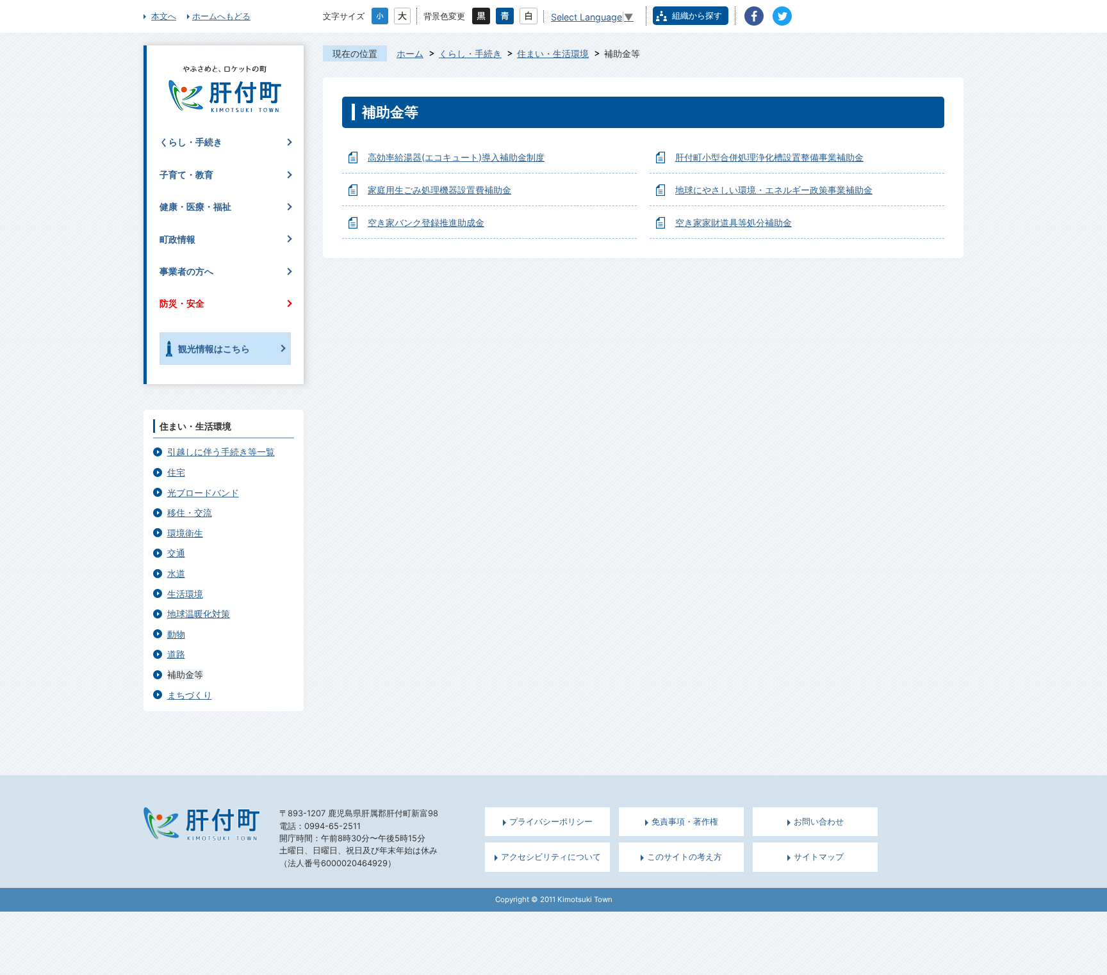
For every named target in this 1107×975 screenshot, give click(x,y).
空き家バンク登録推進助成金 (426, 222)
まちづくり (189, 694)
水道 (176, 573)
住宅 (176, 472)
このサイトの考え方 (684, 857)
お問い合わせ (819, 821)
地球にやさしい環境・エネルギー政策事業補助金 (774, 189)
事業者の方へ (186, 271)
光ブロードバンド (203, 492)
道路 (176, 654)
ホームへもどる (221, 16)
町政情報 (177, 239)
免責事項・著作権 (685, 821)
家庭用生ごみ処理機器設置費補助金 (439, 189)
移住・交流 (189, 512)
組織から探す (697, 15)
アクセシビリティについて (551, 857)
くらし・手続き (470, 53)
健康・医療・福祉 (195, 206)
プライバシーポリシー (551, 821)
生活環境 (185, 593)
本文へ (163, 16)
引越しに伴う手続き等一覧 (221, 451)
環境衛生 (185, 533)
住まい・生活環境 (553, 53)
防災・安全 (182, 303)
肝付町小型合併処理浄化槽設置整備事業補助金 (769, 157)
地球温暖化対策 (198, 613)
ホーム (410, 53)
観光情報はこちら (214, 348)
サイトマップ (819, 857)
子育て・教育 (186, 174)
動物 (176, 634)
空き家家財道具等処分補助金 (733, 222)
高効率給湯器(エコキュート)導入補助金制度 (456, 157)
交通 (176, 552)
